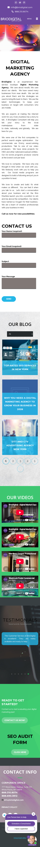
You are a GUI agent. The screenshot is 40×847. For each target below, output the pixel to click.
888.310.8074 (21, 11)
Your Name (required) (12, 231)
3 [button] (18, 674)
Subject (5, 261)
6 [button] (28, 674)
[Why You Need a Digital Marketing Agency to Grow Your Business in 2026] (20, 397)
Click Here (20, 752)
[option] (20, 643)
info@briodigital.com (21, 7)
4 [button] (22, 674)
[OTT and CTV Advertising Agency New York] (20, 437)
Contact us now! (14, 720)
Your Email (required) (11, 246)
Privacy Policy (9, 807)
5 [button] (25, 674)
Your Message (8, 276)
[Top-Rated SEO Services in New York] (20, 357)
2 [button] (15, 674)
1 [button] (12, 674)
